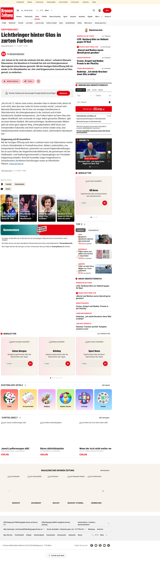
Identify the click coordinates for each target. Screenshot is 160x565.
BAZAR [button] (100, 90)
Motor (97, 16)
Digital (90, 16)
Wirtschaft (12, 23)
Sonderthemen (70, 23)
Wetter (80, 23)
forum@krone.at (58, 246)
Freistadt (8, 184)
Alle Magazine (104, 470)
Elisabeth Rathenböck (17, 54)
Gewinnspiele (51, 2)
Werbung (91, 529)
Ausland (82, 16)
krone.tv (108, 16)
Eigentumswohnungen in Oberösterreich (93, 119)
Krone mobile (63, 2)
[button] (101, 16)
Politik (44, 16)
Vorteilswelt (20, 2)
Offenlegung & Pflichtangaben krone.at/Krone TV (20, 523)
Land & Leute (39, 23)
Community (39, 2)
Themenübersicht (65, 243)
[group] (9, 208)
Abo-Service (7, 535)
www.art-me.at (16, 163)
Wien (37, 16)
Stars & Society (55, 16)
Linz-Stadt (29, 23)
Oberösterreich (7, 46)
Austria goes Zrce (100, 23)
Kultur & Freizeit (52, 23)
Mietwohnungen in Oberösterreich (93, 121)
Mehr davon (88, 23)
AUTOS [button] (94, 90)
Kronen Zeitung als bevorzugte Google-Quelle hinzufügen (38, 93)
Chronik (20, 23)
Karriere (100, 529)
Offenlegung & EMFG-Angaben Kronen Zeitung (56, 523)
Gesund (73, 16)
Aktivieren (63, 93)
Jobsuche (85, 2)
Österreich (28, 16)
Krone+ (19, 16)
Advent (8, 189)
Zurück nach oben (56, 555)
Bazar (94, 2)
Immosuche (75, 2)
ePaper (30, 2)
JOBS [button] (88, 90)
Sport (65, 16)
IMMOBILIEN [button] (80, 90)
